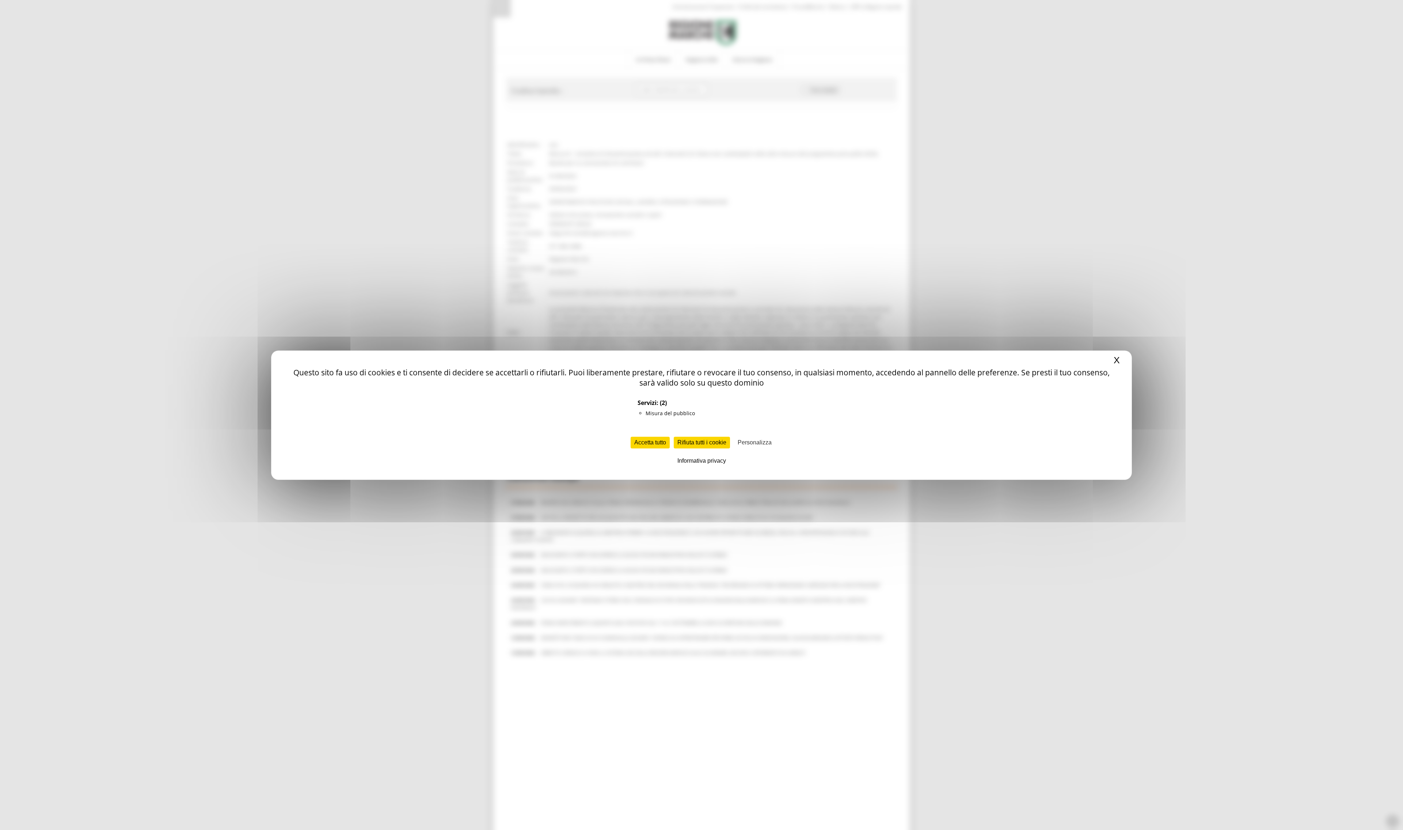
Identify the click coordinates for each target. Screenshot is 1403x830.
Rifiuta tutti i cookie (701, 442)
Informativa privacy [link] (701, 461)
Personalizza (755, 442)
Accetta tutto (650, 442)
